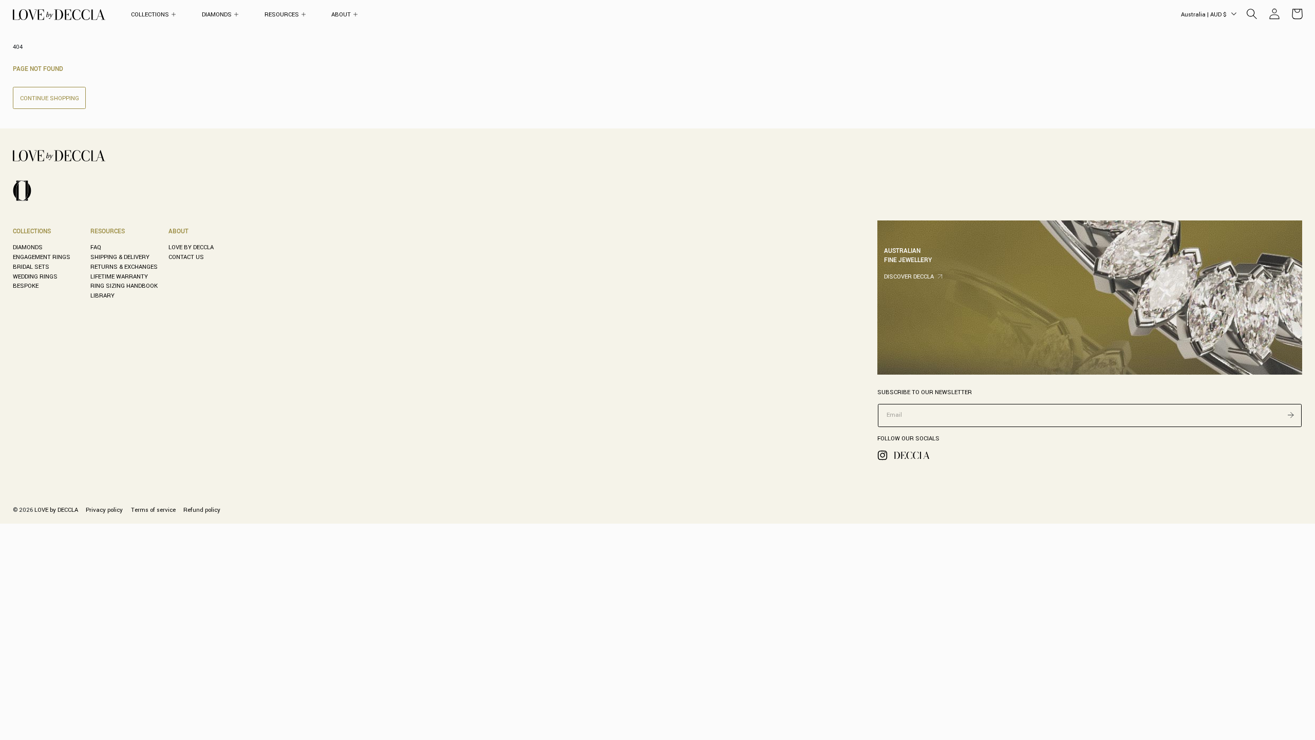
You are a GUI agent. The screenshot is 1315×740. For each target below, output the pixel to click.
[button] (153, 15)
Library (102, 295)
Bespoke (26, 286)
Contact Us (186, 257)
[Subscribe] (1291, 414)
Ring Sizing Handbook (124, 286)
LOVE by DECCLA (191, 247)
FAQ (95, 247)
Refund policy (201, 510)
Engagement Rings (41, 257)
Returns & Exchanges (124, 267)
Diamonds (28, 247)
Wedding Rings (35, 276)
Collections (32, 231)
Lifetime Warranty (119, 276)
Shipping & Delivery (119, 257)
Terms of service (153, 510)
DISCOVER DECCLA (909, 276)
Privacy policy (104, 510)
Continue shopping (49, 98)
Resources (107, 231)
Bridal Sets (31, 267)
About (178, 231)
